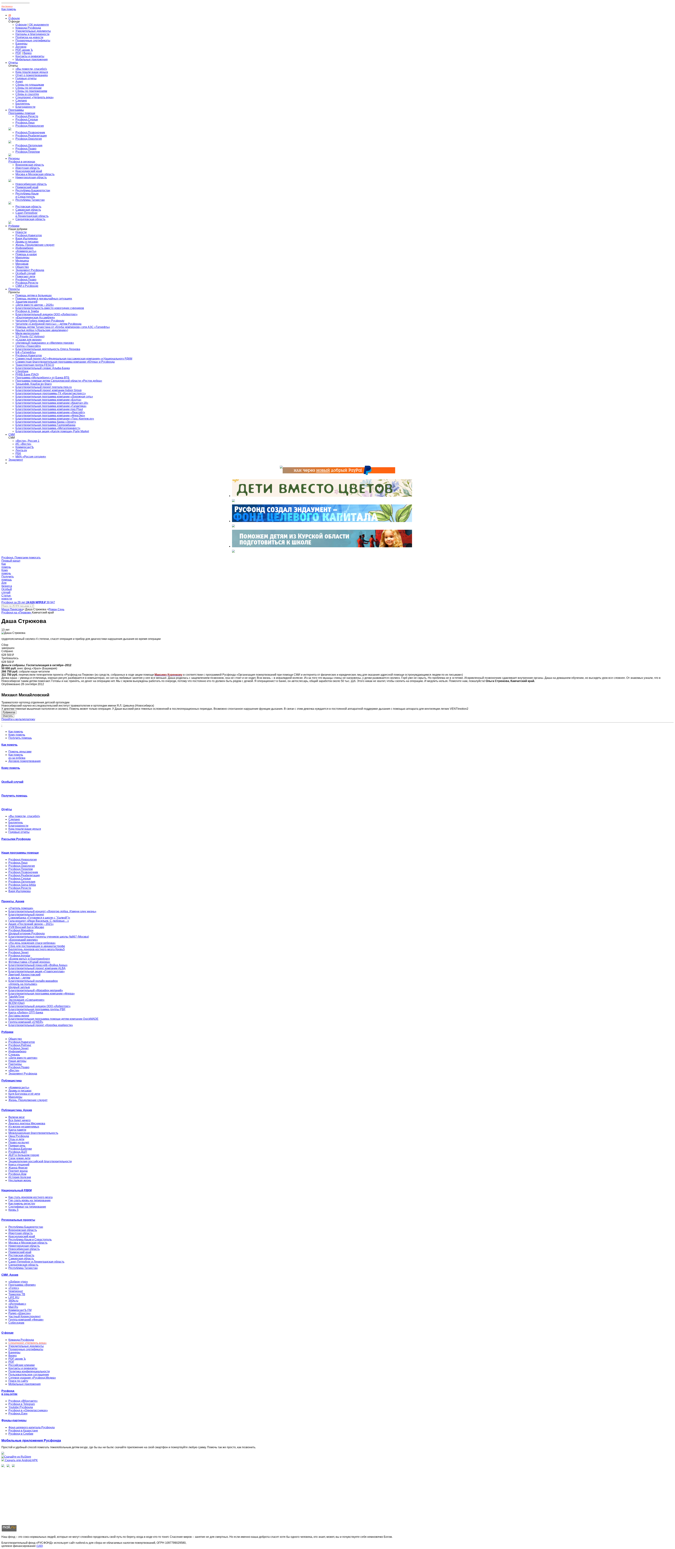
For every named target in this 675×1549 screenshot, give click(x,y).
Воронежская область (29, 164)
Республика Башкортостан (32, 190)
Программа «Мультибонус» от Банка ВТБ (42, 377)
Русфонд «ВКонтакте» (23, 1400)
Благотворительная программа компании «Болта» (48, 399)
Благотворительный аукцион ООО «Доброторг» (46, 314)
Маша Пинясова (12, 609)
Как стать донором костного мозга (30, 1197)
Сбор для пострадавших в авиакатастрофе (36, 946)
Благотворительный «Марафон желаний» (35, 990)
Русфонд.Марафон (20, 930)
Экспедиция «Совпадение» (26, 999)
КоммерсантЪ (24, 447)
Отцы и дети (16, 1139)
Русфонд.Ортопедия (28, 145)
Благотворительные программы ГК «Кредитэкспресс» (50, 393)
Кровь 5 (13, 1209)
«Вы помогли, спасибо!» (31, 68)
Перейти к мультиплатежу (18, 719)
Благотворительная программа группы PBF (37, 1009)
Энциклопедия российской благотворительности (40, 1161)
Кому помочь (16, 734)
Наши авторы (17, 1060)
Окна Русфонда (18, 1136)
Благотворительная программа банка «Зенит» (45, 421)
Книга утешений (18, 1164)
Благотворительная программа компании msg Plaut (49, 409)
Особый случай (25, 273)
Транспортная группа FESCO (34, 364)
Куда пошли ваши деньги (31, 72)
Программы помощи (21, 113)
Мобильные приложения (31, 59)
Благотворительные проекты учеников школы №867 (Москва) (48, 936)
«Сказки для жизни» (28, 339)
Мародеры (22, 257)
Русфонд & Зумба (27, 311)
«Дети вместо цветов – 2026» (34, 304)
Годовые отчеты (26, 78)
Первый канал (10, 560)
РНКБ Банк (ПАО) (27, 374)
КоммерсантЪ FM (19, 1310)
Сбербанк (21, 371)
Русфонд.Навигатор (28, 235)
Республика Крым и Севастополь (26, 195)
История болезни (19, 1177)
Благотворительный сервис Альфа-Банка (42, 368)
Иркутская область (27, 167)
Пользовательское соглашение (28, 1374)
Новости (21, 232)
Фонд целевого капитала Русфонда (31, 1427)
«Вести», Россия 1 (27, 440)
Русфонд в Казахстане (23, 1430)
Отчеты (13, 62)
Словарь (14, 1054)
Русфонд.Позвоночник (30, 132)
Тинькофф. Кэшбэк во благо (33, 383)
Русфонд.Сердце (26, 119)
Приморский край (26, 187)
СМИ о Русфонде (26, 285)
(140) (39, 1545)
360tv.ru (13, 1300)
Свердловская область (30, 219)
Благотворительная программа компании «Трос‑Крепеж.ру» (54, 418)
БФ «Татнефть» (25, 352)
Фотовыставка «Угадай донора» (29, 961)
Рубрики (13, 225)
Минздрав (21, 263)
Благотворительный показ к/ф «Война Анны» (38, 965)
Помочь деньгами (19, 751)
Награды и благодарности (32, 34)
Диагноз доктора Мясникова (26, 1123)
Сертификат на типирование (27, 1206)
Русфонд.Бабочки (20, 1148)
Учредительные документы (33, 30)
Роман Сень (56, 609)
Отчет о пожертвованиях (31, 75)
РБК (18, 453)
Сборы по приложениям (31, 91)
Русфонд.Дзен (17, 1413)
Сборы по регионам (28, 87)
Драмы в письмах (26, 241)
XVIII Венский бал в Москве (26, 927)
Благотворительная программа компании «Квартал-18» (51, 402)
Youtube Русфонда (20, 1407)
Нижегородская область (31, 177)
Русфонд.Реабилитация (31, 135)
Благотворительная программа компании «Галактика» (50, 406)
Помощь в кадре (26, 254)
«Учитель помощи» (20, 908)
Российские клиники (21, 1365)
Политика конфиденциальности (29, 1371)
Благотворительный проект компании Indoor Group (48, 390)
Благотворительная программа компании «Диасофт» (50, 412)
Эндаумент (15, 459)
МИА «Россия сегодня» (30, 456)
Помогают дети (25, 276)
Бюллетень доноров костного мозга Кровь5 (36, 949)
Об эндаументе (39, 24)
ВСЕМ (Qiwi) (16, 1003)
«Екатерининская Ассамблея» (35, 317)
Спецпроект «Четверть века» (34, 97)
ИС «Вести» (23, 443)
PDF (18, 53)
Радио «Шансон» (19, 1313)
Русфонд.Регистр (26, 116)
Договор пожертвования (24, 761)
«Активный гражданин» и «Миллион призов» (44, 342)
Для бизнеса (6, 6)
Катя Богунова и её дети (24, 1093)
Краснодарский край (28, 171)
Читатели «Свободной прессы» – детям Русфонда (48, 323)
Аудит (19, 81)
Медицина (22, 260)
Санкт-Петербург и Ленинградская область (32, 214)
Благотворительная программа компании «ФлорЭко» (50, 415)
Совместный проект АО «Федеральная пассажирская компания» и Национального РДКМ (73, 358)
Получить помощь (20, 737)
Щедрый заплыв (19, 987)
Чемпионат (15, 1291)
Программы (16, 110)
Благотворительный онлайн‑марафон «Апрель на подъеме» (33, 982)
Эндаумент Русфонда (29, 270)
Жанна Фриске (18, 1167)
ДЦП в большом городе (23, 1155)
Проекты (14, 289)
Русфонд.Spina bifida (22, 884)
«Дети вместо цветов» (22, 1057)
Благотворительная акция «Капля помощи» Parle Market (52, 431)
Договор (20, 46)
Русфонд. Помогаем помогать (21, 557)
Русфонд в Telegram (21, 1404)
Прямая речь (16, 1145)
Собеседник (16, 1322)
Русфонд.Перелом (27, 151)
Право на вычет (18, 1142)
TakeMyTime (16, 996)
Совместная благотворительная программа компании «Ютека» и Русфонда (65, 361)
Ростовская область (28, 206)
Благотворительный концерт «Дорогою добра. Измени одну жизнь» (52, 911)
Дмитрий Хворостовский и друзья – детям (24, 976)
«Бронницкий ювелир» (23, 939)
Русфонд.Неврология (29, 125)
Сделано (21, 100)
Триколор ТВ (16, 1294)
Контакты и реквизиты (29, 56)
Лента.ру (21, 450)
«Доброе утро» (18, 1281)
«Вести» (13, 1070)
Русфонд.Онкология (28, 138)
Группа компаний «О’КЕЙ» (25, 1021)
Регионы (14, 158)
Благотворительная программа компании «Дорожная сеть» (54, 396)
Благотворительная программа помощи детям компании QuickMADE (53, 1018)
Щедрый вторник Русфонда (26, 933)
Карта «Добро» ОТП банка (25, 1012)
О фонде (14, 18)
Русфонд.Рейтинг (19, 1045)
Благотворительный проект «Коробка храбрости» (40, 1025)
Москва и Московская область (34, 174)
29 (9, 15)
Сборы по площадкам (29, 84)
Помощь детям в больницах (33, 295)
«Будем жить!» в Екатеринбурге (29, 958)
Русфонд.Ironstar (19, 955)
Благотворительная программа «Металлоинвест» (47, 428)
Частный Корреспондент (24, 1316)
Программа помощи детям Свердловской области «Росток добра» (58, 380)
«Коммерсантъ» (25, 251)
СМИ (11, 434)
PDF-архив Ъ (24, 49)
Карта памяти (17, 1129)
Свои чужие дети (19, 1158)
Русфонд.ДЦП (17, 1151)
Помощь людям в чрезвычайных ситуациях (43, 298)
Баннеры (21, 43)
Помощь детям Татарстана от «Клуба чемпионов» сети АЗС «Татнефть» (62, 327)
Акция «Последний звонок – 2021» (31, 924)
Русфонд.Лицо (25, 122)
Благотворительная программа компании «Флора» (41, 993)
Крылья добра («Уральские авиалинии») (41, 330)
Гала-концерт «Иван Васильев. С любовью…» (38, 920)
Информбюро (24, 248)
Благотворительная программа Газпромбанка (45, 425)
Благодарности (25, 106)
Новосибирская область (31, 184)
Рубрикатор (9, 712)
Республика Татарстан (30, 199)
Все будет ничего (19, 1120)
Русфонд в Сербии (20, 1433)
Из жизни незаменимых (23, 1126)
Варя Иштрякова (26, 238)
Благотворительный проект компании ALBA (37, 968)
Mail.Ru (13, 1306)
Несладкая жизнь (19, 1180)
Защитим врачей (26, 301)
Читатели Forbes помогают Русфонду (39, 320)
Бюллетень (22, 103)
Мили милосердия (27, 333)
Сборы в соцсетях (27, 94)
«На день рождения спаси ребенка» (32, 942)
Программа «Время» (22, 1284)
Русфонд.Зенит (18, 952)
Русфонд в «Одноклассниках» (28, 1410)
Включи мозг (16, 1117)
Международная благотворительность (33, 1132)
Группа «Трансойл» (28, 345)
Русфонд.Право (25, 148)
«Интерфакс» (17, 1303)
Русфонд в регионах (21, 161)
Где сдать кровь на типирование (29, 1200)
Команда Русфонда (28, 27)
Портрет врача (18, 1170)
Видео (27, 53)
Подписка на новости (29, 37)
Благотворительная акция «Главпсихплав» (36, 971)
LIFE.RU (13, 1297)
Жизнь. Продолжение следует (34, 244)
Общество (22, 266)
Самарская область (28, 209)
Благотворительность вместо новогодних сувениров (49, 308)
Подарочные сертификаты (32, 40)
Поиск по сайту (18, 1380)
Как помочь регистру (21, 1203)
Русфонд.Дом (17, 1174)
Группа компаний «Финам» (26, 1319)
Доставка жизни (18, 1015)
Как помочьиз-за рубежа (16, 756)
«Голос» (13, 1288)
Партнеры (15, 1064)
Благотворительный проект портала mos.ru (43, 387)
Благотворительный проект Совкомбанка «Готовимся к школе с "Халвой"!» (39, 916)
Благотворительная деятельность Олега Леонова (47, 349)
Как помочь (8, 9)
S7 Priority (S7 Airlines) (29, 336)
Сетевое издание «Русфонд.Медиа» (32, 1377)
